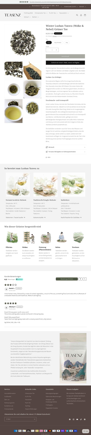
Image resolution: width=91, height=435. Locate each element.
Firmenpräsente (8, 409)
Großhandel (7, 396)
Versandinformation (10, 393)
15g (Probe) (58, 43)
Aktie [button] (49, 157)
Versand (55, 36)
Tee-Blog (27, 406)
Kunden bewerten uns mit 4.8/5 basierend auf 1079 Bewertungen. (51, 2)
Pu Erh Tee (28, 396)
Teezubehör (28, 399)
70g (50, 43)
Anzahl (47, 46)
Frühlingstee (49, 405)
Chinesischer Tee (29, 393)
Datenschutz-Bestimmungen (53, 396)
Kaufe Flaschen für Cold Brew (70, 217)
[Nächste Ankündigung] (61, 6)
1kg (68, 43)
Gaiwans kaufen (38, 217)
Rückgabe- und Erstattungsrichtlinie (51, 401)
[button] (41, 13)
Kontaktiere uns (8, 406)
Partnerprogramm (9, 403)
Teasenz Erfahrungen (31, 409)
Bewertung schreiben (67, 279)
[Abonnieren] (34, 419)
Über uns (7, 399)
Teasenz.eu (47, 434)
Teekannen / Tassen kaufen (14, 217)
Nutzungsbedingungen (52, 393)
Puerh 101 (28, 403)
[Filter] (80, 279)
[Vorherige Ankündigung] (30, 6)
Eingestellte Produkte (52, 408)
